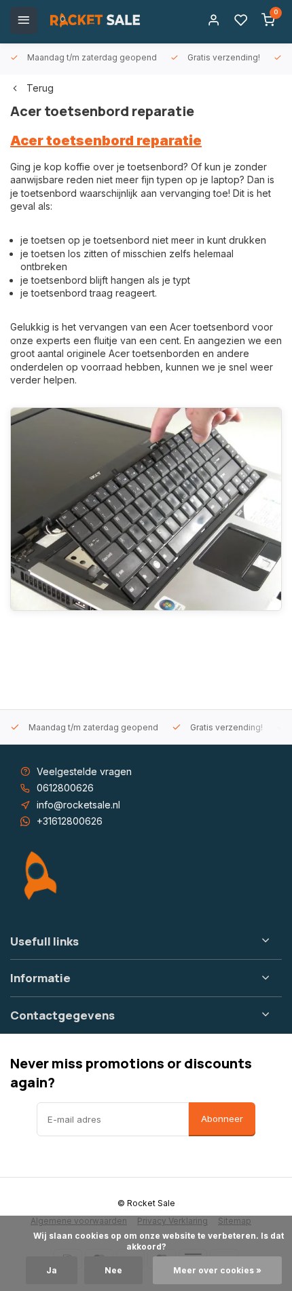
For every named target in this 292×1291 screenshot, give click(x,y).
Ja (51, 1270)
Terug (40, 88)
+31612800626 (70, 821)
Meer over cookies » (217, 1270)
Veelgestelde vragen (84, 771)
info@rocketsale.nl (78, 804)
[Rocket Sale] (95, 20)
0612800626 (65, 787)
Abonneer (222, 1118)
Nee (113, 1270)
